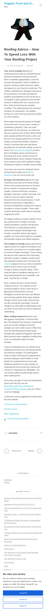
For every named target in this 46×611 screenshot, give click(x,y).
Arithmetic (8, 570)
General (30, 66)
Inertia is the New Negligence (15, 545)
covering (7, 264)
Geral (7, 482)
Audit (6, 566)
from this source (10, 409)
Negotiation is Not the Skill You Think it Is (19, 504)
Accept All (23, 593)
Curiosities (13, 433)
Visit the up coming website (15, 404)
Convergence (9, 549)
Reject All (23, 606)
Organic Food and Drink (20, 3)
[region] (23, 590)
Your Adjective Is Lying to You (15, 559)
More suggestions (11, 414)
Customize (23, 599)
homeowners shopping (23, 150)
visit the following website (18, 419)
